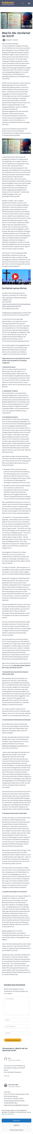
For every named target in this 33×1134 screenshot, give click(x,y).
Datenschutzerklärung (8, 1114)
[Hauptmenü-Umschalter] (29, 3)
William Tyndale (7, 931)
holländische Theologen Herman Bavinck (14, 746)
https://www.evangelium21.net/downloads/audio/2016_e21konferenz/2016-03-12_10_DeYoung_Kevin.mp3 (16, 306)
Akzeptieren (16, 1120)
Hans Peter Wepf (13, 1085)
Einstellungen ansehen (16, 1130)
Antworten (6, 1076)
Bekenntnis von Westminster (12, 313)
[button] (23, 3)
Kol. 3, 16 (20, 227)
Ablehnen (16, 1125)
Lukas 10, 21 (13, 242)
